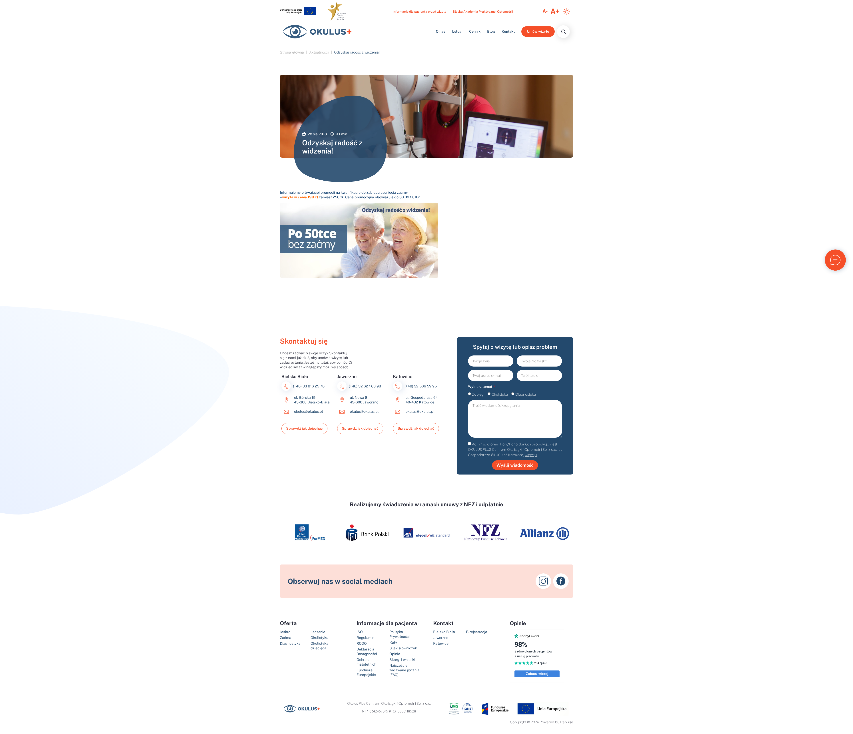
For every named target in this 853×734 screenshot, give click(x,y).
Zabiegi (478, 394)
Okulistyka (500, 394)
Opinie (518, 623)
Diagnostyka (525, 394)
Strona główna (292, 52)
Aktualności (319, 52)
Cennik (474, 32)
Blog (491, 32)
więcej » (531, 455)
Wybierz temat (480, 387)
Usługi (457, 32)
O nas (440, 32)
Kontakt (508, 32)
